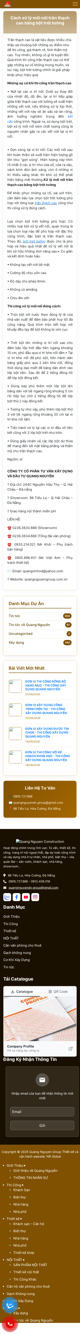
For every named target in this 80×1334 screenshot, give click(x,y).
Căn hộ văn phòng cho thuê (28, 1286)
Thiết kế (9, 931)
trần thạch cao (46, 203)
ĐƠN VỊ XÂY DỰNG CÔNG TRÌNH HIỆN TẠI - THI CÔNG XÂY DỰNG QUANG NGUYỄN (46, 708)
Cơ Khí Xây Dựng (16, 960)
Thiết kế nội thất (26, 1272)
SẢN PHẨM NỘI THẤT (30, 1265)
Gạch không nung (17, 953)
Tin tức (14, 616)
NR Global (53, 1156)
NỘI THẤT (11, 938)
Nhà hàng (20, 1204)
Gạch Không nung (21, 1294)
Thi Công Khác (24, 1279)
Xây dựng (16, 642)
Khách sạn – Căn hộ (28, 1224)
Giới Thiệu (11, 916)
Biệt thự (19, 1197)
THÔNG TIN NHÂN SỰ (30, 1178)
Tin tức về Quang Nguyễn (29, 625)
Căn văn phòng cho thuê (22, 945)
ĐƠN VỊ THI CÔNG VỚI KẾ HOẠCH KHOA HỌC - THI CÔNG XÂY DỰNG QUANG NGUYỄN (47, 756)
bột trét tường (34, 241)
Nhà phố (19, 1212)
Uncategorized (20, 633)
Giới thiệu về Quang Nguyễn (35, 1170)
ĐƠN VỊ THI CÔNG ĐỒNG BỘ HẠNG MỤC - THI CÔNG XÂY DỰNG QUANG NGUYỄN (45, 685)
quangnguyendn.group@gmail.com (33, 887)
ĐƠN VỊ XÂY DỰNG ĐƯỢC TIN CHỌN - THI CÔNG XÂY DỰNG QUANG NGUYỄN (47, 732)
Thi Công (10, 924)
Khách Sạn (21, 1190)
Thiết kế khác (23, 1253)
